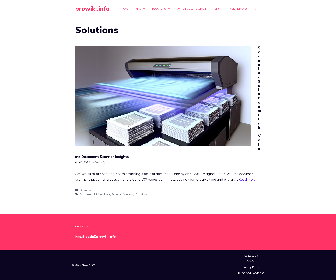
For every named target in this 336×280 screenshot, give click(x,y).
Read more (247, 179)
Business (85, 190)
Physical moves (237, 8)
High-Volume (102, 194)
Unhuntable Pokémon (191, 8)
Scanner (116, 194)
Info (138, 8)
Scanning (129, 194)
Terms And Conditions (251, 273)
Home (124, 8)
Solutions (141, 194)
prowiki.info (92, 8)
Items (216, 8)
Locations (159, 8)
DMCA (251, 261)
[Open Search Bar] (256, 8)
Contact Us (251, 255)
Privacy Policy (251, 267)
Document (86, 194)
